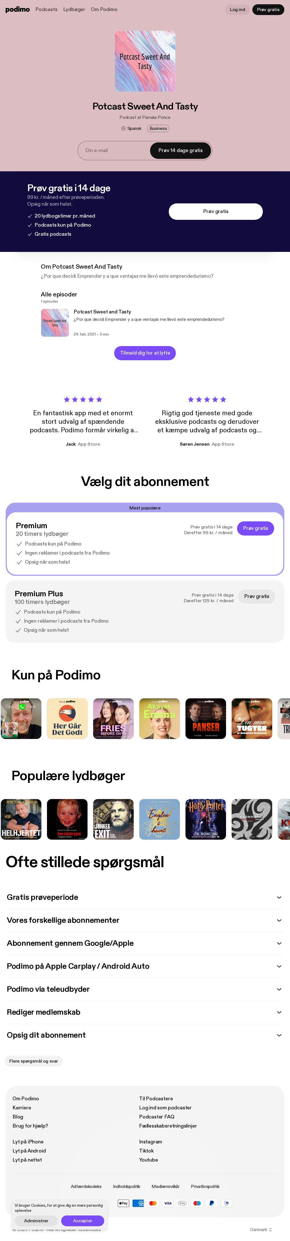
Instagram (150, 1142)
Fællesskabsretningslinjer (168, 1126)
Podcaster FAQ (156, 1117)
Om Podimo (104, 9)
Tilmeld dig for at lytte (145, 353)
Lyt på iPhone (28, 1142)
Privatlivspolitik (205, 1186)
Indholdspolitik (126, 1186)
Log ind (237, 9)
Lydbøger (74, 9)
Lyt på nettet (27, 1160)
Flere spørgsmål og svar (33, 1061)
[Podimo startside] (18, 10)
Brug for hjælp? (30, 1126)
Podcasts (46, 9)
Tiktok (146, 1151)
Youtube (148, 1160)
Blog (17, 1117)
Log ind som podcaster (165, 1108)
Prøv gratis (268, 9)
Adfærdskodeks (86, 1186)
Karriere (21, 1108)
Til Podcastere (156, 1098)
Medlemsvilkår (166, 1186)
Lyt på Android (29, 1151)
